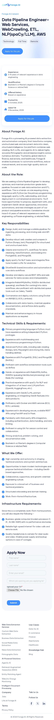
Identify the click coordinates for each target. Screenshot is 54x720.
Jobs (4, 696)
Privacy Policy (7, 710)
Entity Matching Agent (11, 674)
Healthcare (33, 645)
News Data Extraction (11, 650)
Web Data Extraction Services (11, 625)
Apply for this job (12, 51)
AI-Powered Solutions (11, 659)
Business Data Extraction (12, 638)
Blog (31, 654)
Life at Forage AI (9, 700)
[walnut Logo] (11, 5)
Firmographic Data (10, 654)
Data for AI (33, 629)
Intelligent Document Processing (11, 687)
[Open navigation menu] (52, 5)
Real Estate (34, 641)
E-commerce (34, 633)
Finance (32, 637)
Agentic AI (6, 663)
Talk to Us (33, 692)
